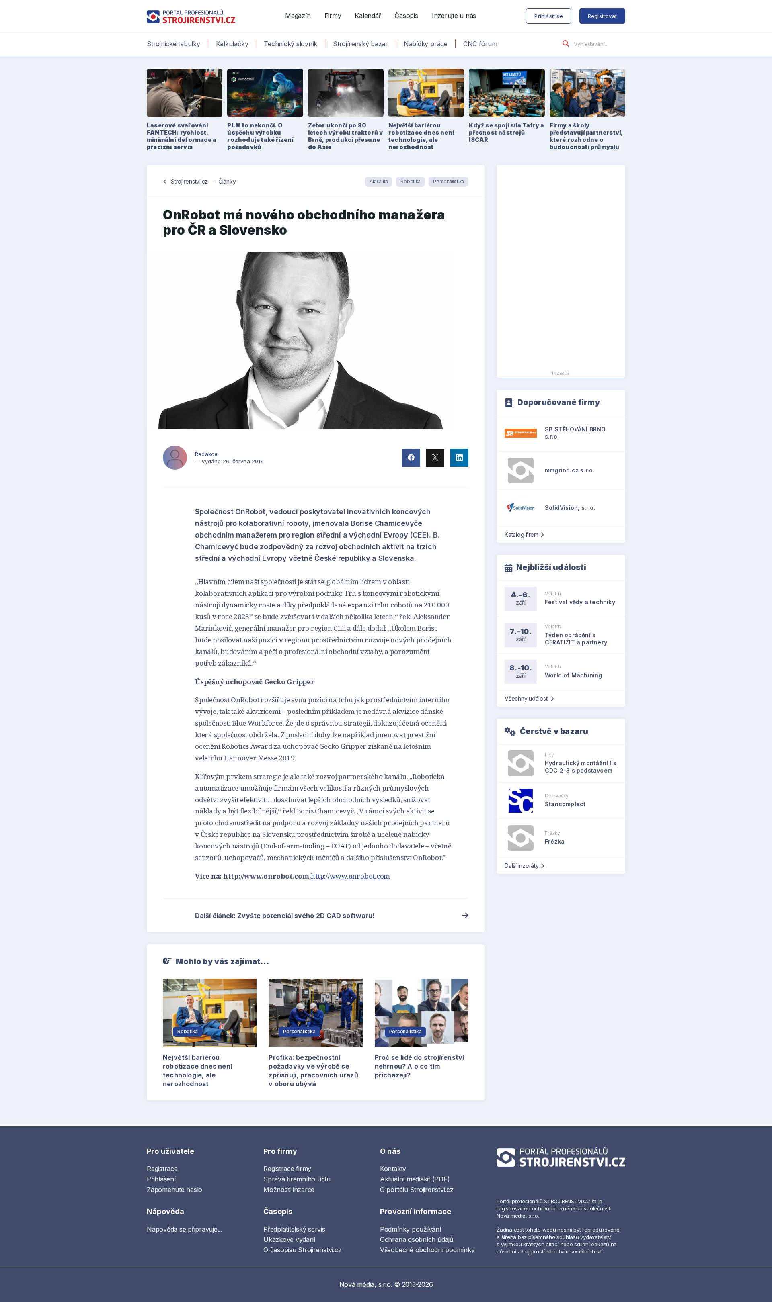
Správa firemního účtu (297, 1179)
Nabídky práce (426, 44)
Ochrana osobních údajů (416, 1239)
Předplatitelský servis (294, 1229)
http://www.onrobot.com (350, 876)
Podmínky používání (410, 1229)
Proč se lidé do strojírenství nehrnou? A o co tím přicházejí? (419, 1066)
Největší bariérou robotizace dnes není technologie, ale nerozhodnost (197, 1070)
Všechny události (526, 698)
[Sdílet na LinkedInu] (459, 458)
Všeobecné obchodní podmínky (427, 1250)
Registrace (162, 1169)
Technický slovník (290, 44)
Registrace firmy (287, 1169)
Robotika (410, 181)
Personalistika (448, 181)
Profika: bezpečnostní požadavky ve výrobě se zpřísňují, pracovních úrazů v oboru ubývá (313, 1070)
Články (227, 181)
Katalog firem (521, 534)
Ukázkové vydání (289, 1239)
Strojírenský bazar (360, 44)
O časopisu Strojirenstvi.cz (302, 1250)
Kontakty (393, 1169)
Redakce (206, 454)
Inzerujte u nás (454, 16)
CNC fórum (480, 44)
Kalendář (368, 16)
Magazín (297, 16)
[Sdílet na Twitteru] (435, 458)
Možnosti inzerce (288, 1189)
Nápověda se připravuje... (184, 1229)
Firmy (332, 16)
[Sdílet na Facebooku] (411, 458)
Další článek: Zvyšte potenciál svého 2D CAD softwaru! (285, 916)
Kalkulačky (232, 44)
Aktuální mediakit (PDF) (415, 1179)
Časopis (406, 16)
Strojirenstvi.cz (189, 181)
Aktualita (379, 181)
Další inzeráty (522, 865)
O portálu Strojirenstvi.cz (417, 1189)
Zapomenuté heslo (174, 1189)
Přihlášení (161, 1179)
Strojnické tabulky (173, 44)
